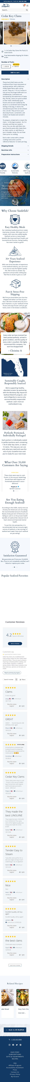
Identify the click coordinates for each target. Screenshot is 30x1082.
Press (15, 1070)
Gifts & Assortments (15, 1057)
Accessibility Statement (15, 1068)
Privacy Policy (15, 1074)
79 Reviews (12, 19)
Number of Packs (7, 62)
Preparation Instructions (10, 154)
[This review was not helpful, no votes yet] (22, 706)
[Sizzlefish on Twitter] (17, 1045)
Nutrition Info (6, 150)
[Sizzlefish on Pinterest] (20, 1045)
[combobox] (15, 10)
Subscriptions (15, 1054)
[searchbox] (9, 679)
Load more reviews (15, 965)
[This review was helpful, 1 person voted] (19, 927)
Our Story (15, 1052)
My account (15, 1076)
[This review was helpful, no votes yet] (19, 706)
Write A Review (15, 643)
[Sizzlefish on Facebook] (13, 1045)
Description (5, 79)
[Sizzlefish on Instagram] (9, 1045)
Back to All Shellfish (16, 1030)
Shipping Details (7, 146)
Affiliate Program (15, 1065)
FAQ (15, 1063)
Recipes (15, 1059)
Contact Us (15, 1072)
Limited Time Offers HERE (15, 1)
